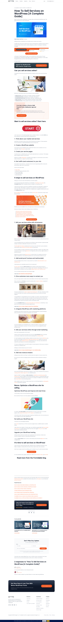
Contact (28, 601)
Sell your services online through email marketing (25, 215)
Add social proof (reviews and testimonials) (24, 212)
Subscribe (43, 548)
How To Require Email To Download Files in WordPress (24, 492)
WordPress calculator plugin (27, 247)
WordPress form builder (18, 478)
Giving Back (48, 600)
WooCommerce (28, 254)
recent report (17, 266)
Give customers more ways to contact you (24, 213)
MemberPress (17, 376)
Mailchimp (44, 338)
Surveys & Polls (38, 600)
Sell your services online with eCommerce (23, 211)
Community (28, 598)
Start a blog (17, 169)
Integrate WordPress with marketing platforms (24, 214)
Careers (47, 601)
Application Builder (39, 598)
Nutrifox (47, 606)
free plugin (39, 478)
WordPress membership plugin (39, 375)
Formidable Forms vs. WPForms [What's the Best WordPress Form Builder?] (28, 497)
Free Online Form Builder (31, 603)
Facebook (38, 454)
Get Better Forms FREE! (21, 49)
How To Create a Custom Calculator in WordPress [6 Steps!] (25, 486)
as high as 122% (40, 335)
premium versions (17, 480)
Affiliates (28, 600)
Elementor (17, 428)
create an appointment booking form (30, 291)
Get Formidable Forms (50, 1)
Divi (42, 428)
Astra (40, 428)
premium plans (35, 192)
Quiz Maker (38, 606)
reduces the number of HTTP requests (27, 412)
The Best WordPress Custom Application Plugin (23, 490)
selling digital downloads (19, 245)
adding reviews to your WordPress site (38, 269)
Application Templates (39, 608)
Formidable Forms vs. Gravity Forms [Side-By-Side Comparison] (26, 496)
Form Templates (39, 601)
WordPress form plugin (39, 182)
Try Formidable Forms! (31, 451)
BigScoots (42, 438)
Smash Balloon (18, 378)
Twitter (41, 454)
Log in (44, 1)
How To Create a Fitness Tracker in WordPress (22, 488)
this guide (23, 148)
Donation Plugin (38, 609)
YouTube (46, 454)
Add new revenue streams (21, 216)
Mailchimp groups (25, 340)
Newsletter (48, 603)
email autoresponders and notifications (33, 302)
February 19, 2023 (19, 572)
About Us (47, 598)
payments (28, 250)
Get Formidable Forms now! (31, 219)
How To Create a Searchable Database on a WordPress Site (25, 484)
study (17, 423)
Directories (38, 603)
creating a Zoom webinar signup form (21, 372)
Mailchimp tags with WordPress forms (32, 339)
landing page (23, 157)
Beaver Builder (45, 427)
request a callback (39, 281)
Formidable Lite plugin (20, 192)
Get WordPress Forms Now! (32, 53)
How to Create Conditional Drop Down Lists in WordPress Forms (26, 494)
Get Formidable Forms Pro (41, 65)
